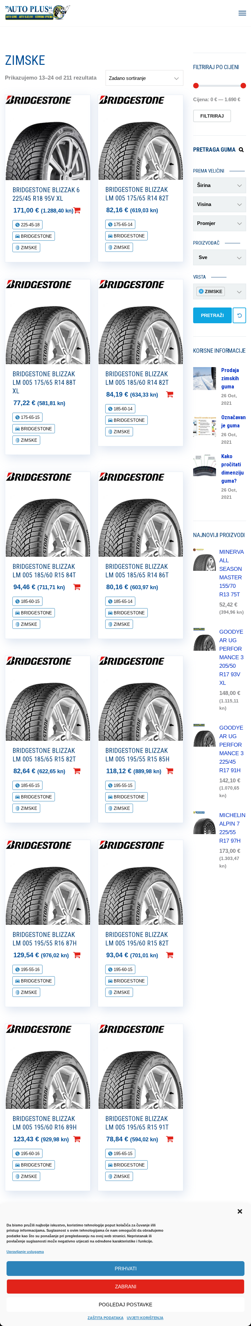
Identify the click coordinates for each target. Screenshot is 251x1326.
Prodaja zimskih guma (230, 378)
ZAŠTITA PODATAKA (106, 1318)
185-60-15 (30, 601)
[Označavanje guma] (204, 425)
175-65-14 (122, 224)
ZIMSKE (28, 247)
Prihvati (126, 1268)
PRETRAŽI (212, 315)
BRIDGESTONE (36, 236)
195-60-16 (30, 1153)
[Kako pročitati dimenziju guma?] (204, 464)
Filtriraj (212, 116)
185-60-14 (122, 408)
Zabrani (125, 1286)
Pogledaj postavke (125, 1304)
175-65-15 (30, 417)
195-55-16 (30, 969)
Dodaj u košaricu (87, 210)
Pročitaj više (180, 210)
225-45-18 (30, 224)
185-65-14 (122, 601)
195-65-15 (122, 1153)
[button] (240, 1212)
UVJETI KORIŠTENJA (145, 1318)
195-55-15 (122, 785)
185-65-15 (30, 785)
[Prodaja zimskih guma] (204, 378)
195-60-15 (122, 969)
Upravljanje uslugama (25, 1252)
